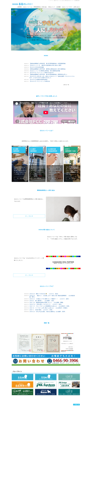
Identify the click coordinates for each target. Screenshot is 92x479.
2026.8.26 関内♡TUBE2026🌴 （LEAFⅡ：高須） (44, 293)
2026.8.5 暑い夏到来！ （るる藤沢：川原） (42, 300)
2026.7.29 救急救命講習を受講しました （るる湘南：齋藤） (46, 302)
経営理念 (20, 7)
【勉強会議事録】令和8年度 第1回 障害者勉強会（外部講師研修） (48, 63)
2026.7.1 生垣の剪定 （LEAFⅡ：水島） (41, 309)
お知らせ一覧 (66, 84)
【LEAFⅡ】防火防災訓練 (36, 67)
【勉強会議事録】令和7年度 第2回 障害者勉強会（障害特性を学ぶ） (48, 74)
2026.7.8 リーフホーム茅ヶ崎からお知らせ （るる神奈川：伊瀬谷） (48, 308)
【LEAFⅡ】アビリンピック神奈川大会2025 (41, 72)
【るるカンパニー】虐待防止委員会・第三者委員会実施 (44, 70)
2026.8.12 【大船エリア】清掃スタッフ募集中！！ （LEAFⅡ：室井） (49, 298)
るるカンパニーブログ (67, 7)
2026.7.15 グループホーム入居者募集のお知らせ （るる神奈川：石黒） (49, 306)
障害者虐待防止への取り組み (40, 7)
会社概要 (58, 7)
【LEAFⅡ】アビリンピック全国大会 (39, 81)
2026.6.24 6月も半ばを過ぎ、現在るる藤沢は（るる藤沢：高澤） (47, 311)
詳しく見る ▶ (20, 178)
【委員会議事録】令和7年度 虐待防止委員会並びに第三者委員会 (47, 69)
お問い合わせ (77, 7)
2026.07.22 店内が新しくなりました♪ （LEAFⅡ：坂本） (45, 304)
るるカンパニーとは (27, 7)
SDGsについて (51, 7)
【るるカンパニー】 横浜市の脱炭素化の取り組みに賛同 (45, 65)
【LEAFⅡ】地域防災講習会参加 (38, 79)
